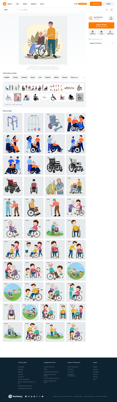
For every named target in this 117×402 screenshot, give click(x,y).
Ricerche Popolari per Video (50, 381)
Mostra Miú (80, 97)
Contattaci (71, 369)
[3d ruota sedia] (55, 123)
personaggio (74, 77)
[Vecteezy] (4, 4)
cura (40, 77)
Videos (25, 4)
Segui (111, 19)
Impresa (20, 374)
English (95, 367)
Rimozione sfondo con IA (25, 386)
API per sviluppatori (24, 379)
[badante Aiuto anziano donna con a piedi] (55, 186)
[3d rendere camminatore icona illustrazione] (13, 123)
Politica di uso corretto (101, 396)
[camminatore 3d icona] (34, 123)
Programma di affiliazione (51, 372)
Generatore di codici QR (25, 388)
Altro (94, 379)
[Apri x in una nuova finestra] (39, 396)
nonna (33, 77)
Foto (17, 4)
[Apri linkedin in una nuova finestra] (31, 396)
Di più (42, 4)
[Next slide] (83, 77)
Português (96, 372)
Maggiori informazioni (96, 43)
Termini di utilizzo (77, 396)
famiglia (6, 77)
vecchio (15, 77)
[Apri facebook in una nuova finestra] (26, 396)
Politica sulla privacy (89, 396)
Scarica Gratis (101, 25)
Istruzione (21, 377)
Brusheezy (21, 367)
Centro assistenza (73, 367)
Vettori (10, 4)
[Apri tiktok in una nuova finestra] (37, 396)
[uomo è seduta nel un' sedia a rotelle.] (34, 186)
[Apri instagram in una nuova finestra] (28, 396)
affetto (56, 77)
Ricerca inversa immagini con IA (26, 382)
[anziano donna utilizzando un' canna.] (55, 207)
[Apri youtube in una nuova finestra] (42, 396)
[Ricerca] (107, 10)
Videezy (20, 372)
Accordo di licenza (49, 367)
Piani (75, 4)
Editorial (33, 4)
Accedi (108, 4)
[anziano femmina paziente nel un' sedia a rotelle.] (34, 207)
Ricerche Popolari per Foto (51, 378)
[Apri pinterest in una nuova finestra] (34, 396)
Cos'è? (100, 39)
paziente (47, 77)
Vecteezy (20, 369)
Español (95, 369)
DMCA (45, 369)
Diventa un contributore (71, 375)
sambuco (24, 77)
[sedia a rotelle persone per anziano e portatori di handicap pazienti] (76, 207)
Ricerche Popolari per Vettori (50, 375)
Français (95, 377)
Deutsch (95, 374)
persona (64, 77)
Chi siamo (70, 372)
